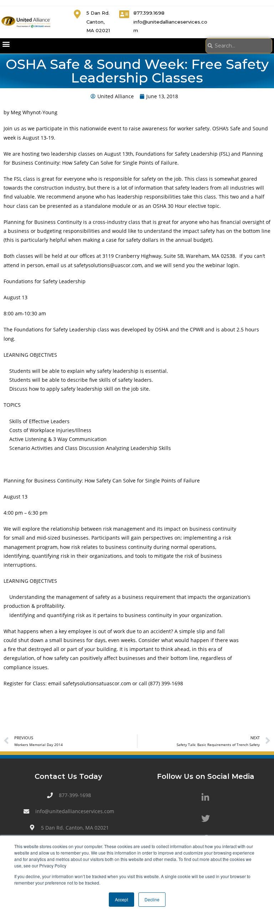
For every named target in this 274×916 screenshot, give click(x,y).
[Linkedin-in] (205, 797)
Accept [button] (121, 899)
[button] (6, 44)
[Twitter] (205, 818)
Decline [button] (151, 899)
